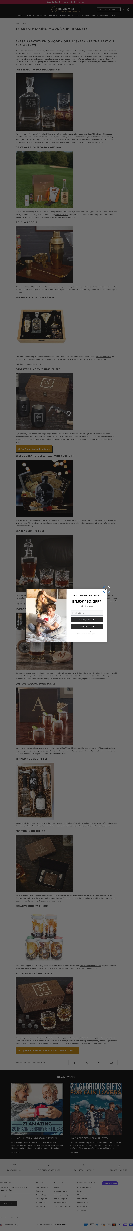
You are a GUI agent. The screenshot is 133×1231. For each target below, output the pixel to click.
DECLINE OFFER (87, 626)
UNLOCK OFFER (87, 619)
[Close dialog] (106, 589)
